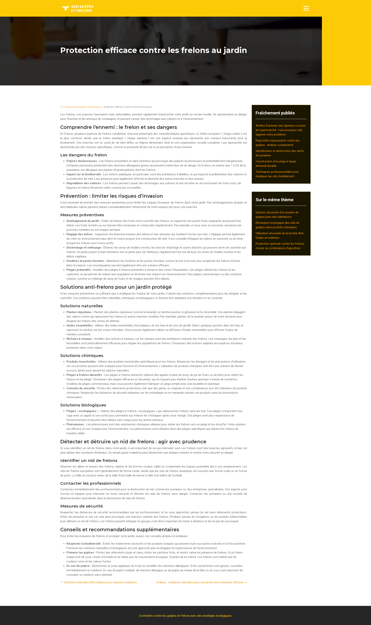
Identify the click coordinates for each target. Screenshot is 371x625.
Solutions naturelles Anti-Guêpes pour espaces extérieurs (100, 582)
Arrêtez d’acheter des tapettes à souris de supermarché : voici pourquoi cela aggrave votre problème (280, 130)
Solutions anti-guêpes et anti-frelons (83, 107)
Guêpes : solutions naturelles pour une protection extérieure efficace (200, 582)
